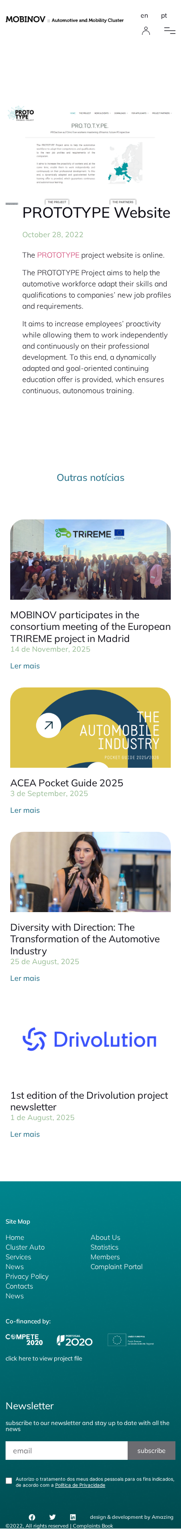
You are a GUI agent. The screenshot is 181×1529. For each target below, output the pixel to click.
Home (15, 1237)
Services (18, 1256)
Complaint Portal (116, 1266)
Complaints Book (93, 1526)
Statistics (104, 1247)
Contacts (19, 1286)
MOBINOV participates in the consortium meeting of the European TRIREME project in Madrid (90, 626)
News (15, 1266)
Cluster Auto (25, 1247)
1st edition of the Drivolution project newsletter (89, 1101)
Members (105, 1256)
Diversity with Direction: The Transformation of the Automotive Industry (85, 938)
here (25, 1358)
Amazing (163, 1517)
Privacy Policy (27, 1276)
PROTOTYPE (58, 254)
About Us (105, 1237)
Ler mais (25, 665)
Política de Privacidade (80, 1485)
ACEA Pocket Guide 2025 (66, 783)
